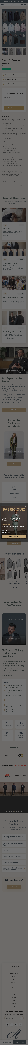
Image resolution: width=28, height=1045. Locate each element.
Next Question (14, 536)
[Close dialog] (26, 507)
